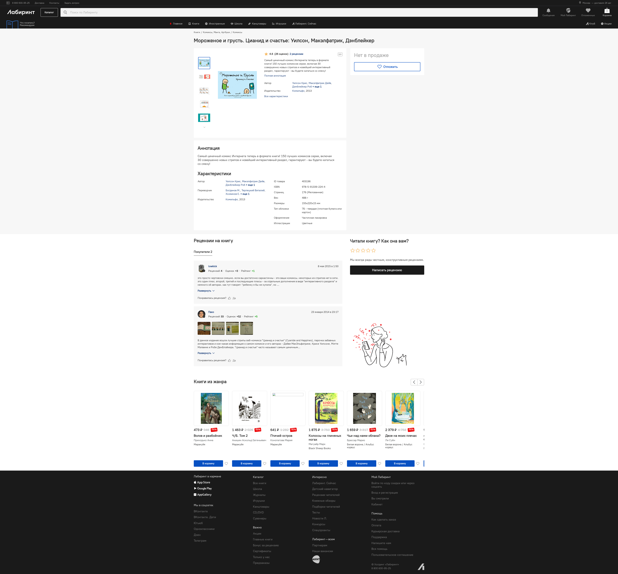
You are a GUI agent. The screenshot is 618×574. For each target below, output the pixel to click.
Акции (608, 23)
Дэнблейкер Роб (302, 86)
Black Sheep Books (320, 448)
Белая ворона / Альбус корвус (360, 446)
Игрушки (281, 23)
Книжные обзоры (323, 500)
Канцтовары (259, 23)
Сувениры (259, 518)
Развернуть (204, 290)
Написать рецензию (387, 270)
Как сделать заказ (383, 519)
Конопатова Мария (281, 440)
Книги (195, 23)
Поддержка (379, 537)
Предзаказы (261, 563)
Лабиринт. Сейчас (305, 23)
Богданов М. (233, 190)
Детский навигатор (325, 489)
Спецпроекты (321, 530)
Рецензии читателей (326, 495)
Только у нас (261, 557)
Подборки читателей (326, 506)
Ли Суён (390, 440)
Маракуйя (199, 444)
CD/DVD (258, 512)
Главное (178, 23)
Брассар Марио (356, 440)
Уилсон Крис (299, 83)
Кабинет (377, 504)
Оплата (376, 525)
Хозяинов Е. (233, 193)
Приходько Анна (203, 440)
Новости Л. (319, 518)
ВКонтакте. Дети (205, 517)
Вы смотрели (380, 498)
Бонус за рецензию (266, 545)
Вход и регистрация (384, 492)
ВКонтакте (201, 511)
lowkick (212, 266)
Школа (238, 23)
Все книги (259, 483)
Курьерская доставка (385, 531)
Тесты (316, 512)
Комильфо (298, 90)
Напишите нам (381, 543)
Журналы (259, 495)
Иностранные (217, 23)
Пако (211, 312)
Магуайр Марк (317, 444)
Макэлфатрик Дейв (320, 83)
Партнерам (319, 545)
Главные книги (262, 539)
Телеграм (200, 540)
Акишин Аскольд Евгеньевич (249, 440)
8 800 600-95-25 (381, 568)
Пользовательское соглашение (392, 555)
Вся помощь (379, 549)
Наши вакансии (322, 551)
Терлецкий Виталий (253, 190)
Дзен (197, 535)
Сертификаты (262, 551)
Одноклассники (204, 529)
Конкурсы (318, 524)
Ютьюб (198, 523)
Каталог (49, 12)
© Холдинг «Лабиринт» (385, 564)
